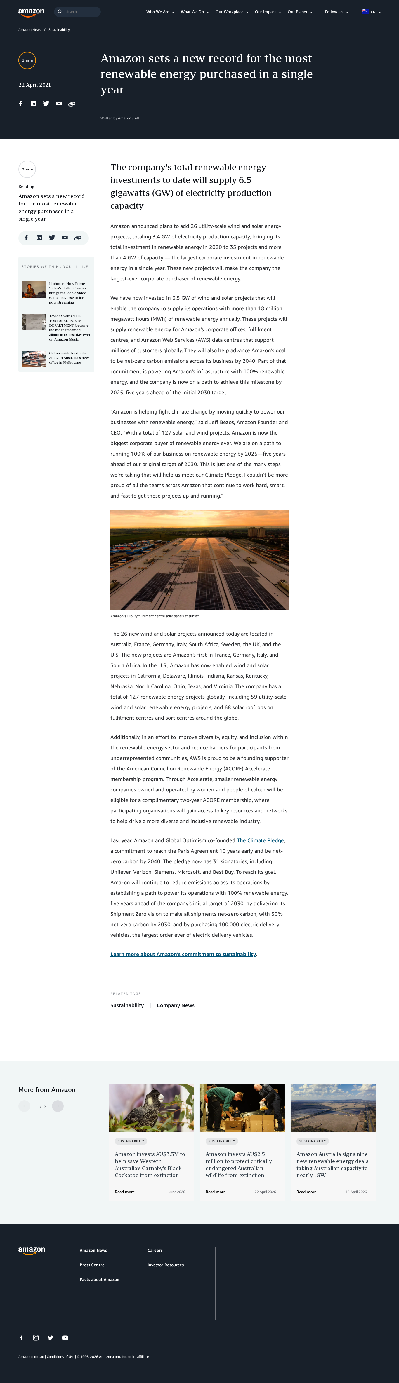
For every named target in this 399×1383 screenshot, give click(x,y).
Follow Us (334, 11)
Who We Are (157, 11)
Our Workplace (229, 11)
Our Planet (297, 11)
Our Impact (265, 11)
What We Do (192, 11)
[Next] (58, 1106)
